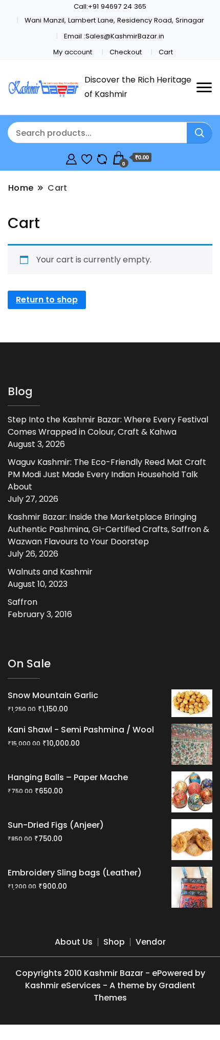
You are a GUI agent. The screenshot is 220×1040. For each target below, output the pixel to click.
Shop (114, 942)
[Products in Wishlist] (86, 157)
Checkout (125, 52)
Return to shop (47, 299)
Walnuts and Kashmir (50, 572)
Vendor (151, 942)
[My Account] (71, 157)
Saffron (22, 602)
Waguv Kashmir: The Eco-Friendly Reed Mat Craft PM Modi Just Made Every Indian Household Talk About (107, 474)
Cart (166, 52)
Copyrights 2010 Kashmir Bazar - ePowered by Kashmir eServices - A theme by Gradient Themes (110, 985)
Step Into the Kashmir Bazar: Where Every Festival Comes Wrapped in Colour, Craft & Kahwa (108, 426)
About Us (74, 942)
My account (72, 52)
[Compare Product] (102, 157)
